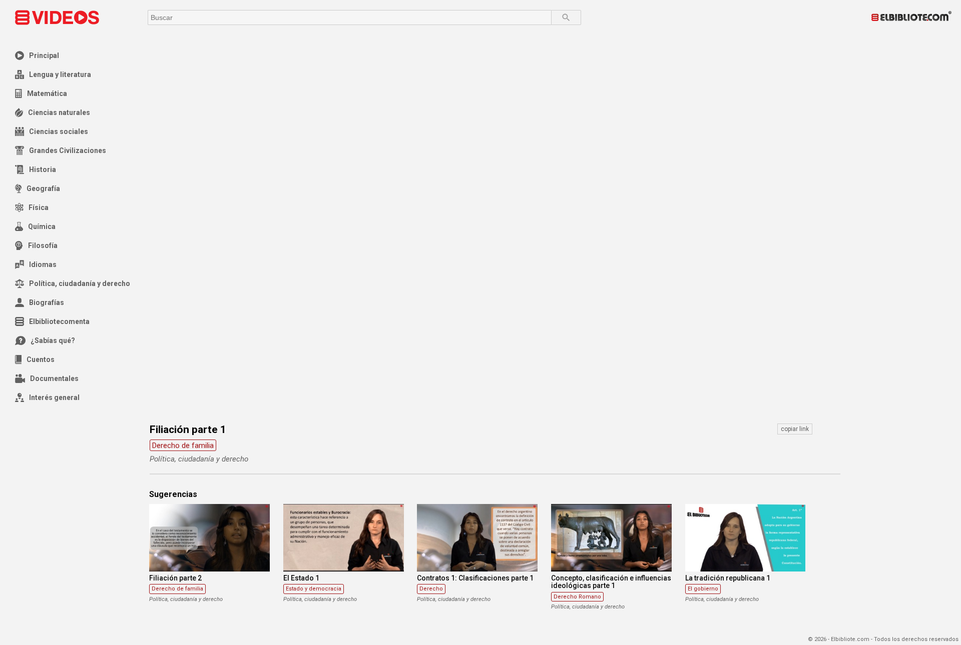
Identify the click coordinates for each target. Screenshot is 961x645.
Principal (44, 56)
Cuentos (41, 360)
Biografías (46, 302)
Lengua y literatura (60, 74)
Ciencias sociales (58, 132)
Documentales (54, 378)
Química (42, 226)
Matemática (47, 94)
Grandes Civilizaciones (67, 150)
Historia (42, 170)
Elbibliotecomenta (59, 322)
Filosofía (43, 246)
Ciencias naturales (59, 112)
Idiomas (43, 264)
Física (39, 208)
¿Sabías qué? (53, 340)
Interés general (54, 398)
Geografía (43, 188)
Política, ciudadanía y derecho (79, 284)
